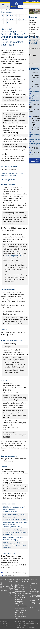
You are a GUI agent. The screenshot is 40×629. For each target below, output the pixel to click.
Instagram (12, 587)
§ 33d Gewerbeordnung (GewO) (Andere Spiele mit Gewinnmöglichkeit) (14, 509)
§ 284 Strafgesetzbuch (13, 256)
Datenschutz (20, 627)
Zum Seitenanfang (19, 573)
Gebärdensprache (30, 623)
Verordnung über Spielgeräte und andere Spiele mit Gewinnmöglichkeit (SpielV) (15, 524)
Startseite (4, 10)
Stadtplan (3, 589)
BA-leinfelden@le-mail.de (34, 100)
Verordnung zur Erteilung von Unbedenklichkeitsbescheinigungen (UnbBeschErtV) (15, 532)
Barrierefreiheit (20, 621)
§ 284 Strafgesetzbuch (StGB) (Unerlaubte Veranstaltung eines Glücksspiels (14, 545)
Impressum (36, 1)
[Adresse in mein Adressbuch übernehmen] (30, 72)
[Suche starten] (38, 6)
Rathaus (12, 10)
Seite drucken (8, 573)
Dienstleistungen (7, 12)
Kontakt (27, 1)
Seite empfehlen (9, 575)
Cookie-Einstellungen (23, 625)
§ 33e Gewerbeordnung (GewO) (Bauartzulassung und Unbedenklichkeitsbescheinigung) (15, 517)
